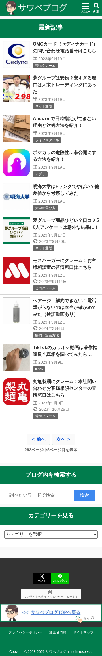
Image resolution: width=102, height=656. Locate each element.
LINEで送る (60, 580)
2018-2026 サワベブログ (47, 652)
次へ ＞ (63, 439)
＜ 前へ (38, 439)
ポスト (42, 580)
